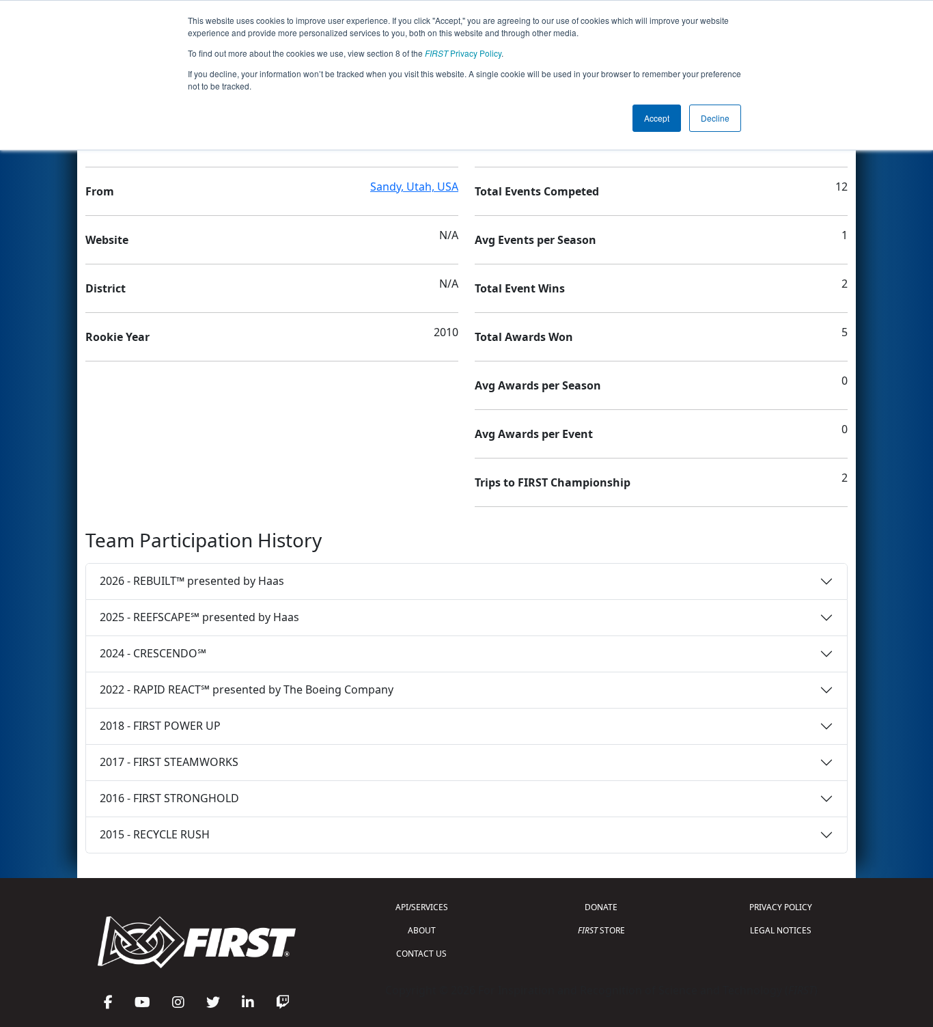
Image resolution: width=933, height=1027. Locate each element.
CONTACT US (421, 953)
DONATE (601, 907)
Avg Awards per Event (534, 433)
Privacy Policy (463, 53)
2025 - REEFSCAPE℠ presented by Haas (199, 617)
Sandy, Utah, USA (414, 186)
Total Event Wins (520, 288)
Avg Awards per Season (538, 385)
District (105, 288)
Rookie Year (117, 336)
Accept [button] (656, 118)
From (99, 191)
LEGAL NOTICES (780, 930)
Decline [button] (715, 118)
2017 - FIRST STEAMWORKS (169, 761)
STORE (601, 930)
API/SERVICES (421, 907)
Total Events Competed (537, 191)
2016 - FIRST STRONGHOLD (169, 798)
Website (106, 239)
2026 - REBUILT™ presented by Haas (192, 580)
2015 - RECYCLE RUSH (155, 834)
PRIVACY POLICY (780, 907)
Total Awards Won (524, 336)
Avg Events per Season (535, 239)
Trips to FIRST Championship (552, 482)
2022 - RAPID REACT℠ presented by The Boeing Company (246, 689)
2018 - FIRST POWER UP (160, 725)
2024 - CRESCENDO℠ (153, 653)
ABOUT (422, 930)
